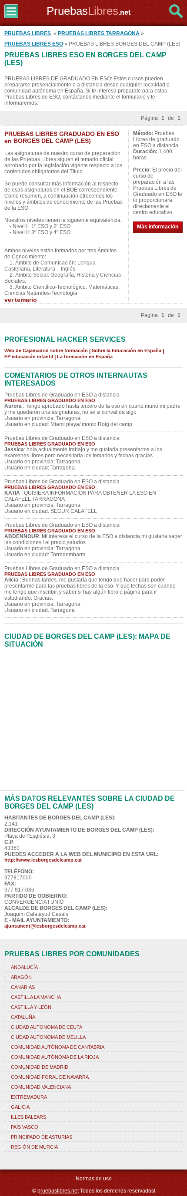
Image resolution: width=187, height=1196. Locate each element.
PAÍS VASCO (24, 1127)
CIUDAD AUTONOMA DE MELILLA (48, 1037)
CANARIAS (23, 987)
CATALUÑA (23, 1017)
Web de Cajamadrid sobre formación (46, 350)
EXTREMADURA (29, 1097)
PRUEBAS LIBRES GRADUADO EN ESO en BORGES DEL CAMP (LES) (61, 137)
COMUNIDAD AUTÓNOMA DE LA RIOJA (55, 1057)
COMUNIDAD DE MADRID (39, 1067)
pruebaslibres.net (58, 1191)
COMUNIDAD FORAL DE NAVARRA (50, 1077)
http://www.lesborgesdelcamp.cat (43, 859)
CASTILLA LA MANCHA (36, 997)
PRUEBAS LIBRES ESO (33, 44)
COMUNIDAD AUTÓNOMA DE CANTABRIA (57, 1047)
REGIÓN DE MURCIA (34, 1147)
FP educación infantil (28, 356)
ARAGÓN (21, 977)
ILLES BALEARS (28, 1117)
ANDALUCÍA (24, 967)
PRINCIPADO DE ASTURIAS (41, 1137)
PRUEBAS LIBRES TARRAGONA (99, 33)
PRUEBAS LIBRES (27, 33)
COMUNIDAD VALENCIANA (41, 1087)
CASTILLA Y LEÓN (31, 1007)
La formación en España (85, 356)
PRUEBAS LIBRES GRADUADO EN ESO (49, 400)
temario (26, 299)
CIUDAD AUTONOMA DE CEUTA (46, 1027)
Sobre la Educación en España (126, 350)
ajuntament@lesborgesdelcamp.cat (45, 925)
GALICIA (20, 1107)
